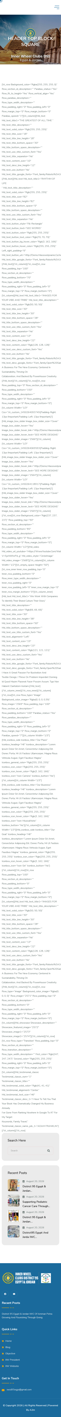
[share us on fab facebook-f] (5, 1294)
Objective (10, 1353)
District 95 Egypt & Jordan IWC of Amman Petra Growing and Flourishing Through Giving (27, 1315)
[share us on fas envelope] (14, 1294)
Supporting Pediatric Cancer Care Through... (36, 1204)
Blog (7, 1347)
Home (8, 1341)
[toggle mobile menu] (56, 7)
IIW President (12, 1359)
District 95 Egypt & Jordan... (34, 1189)
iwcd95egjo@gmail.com (19, 1389)
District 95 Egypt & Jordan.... (34, 1219)
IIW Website (12, 1366)
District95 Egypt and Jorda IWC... (35, 1235)
